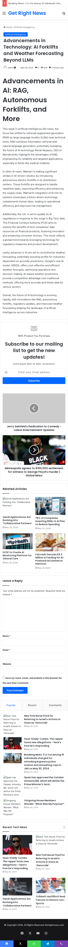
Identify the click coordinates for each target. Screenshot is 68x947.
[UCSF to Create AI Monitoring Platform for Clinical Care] (18, 541)
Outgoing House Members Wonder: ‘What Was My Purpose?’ (44, 802)
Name (7, 636)
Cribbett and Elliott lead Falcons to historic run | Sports (50, 900)
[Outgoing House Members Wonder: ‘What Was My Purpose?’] (12, 807)
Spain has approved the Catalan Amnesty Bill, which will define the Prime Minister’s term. (44, 781)
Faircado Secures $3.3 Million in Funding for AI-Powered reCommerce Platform (49, 559)
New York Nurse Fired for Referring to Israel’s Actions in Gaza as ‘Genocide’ (42, 719)
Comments (55, 705)
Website (7, 664)
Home (8, 27)
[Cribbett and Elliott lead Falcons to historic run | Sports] (50, 885)
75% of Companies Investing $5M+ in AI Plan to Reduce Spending (50, 521)
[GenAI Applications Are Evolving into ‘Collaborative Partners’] (18, 505)
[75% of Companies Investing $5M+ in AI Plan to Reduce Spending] (50, 506)
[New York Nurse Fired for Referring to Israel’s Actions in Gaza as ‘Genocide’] (12, 724)
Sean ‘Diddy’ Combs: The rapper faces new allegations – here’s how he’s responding (43, 742)
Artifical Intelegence (24, 27)
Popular (11, 705)
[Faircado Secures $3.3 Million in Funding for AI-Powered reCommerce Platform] (50, 542)
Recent (32, 705)
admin (10, 67)
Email (6, 650)
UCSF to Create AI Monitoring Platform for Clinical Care (17, 555)
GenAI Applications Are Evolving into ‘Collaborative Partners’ (17, 520)
